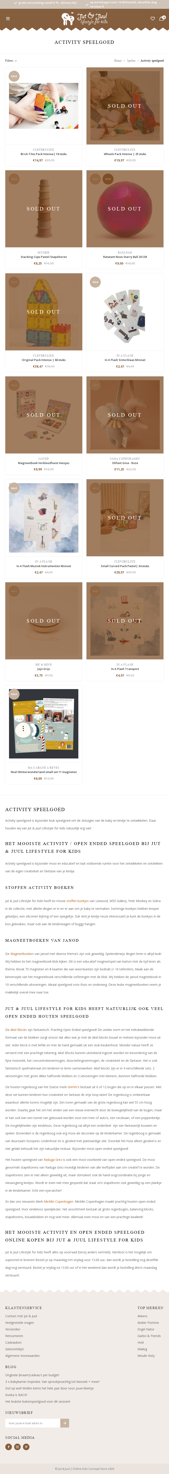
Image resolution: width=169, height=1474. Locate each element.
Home (118, 60)
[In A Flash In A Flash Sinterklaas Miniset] (125, 311)
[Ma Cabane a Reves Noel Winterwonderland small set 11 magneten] (43, 723)
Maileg (142, 1349)
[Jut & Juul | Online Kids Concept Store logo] (85, 18)
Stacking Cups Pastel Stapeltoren (44, 257)
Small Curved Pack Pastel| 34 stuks (125, 566)
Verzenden (12, 1329)
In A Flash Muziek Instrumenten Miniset (44, 566)
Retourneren (14, 1336)
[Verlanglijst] (153, 19)
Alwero (142, 1316)
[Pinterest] (26, 1447)
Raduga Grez (53, 1160)
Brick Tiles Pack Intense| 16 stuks (44, 154)
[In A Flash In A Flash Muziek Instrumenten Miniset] (43, 517)
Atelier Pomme (148, 1322)
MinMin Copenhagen (58, 1201)
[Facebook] (8, 1447)
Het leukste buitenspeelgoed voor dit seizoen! (37, 1401)
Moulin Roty (146, 1356)
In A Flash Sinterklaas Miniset (125, 360)
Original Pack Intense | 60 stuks (44, 360)
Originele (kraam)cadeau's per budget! (32, 1375)
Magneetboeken (22, 954)
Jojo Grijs (43, 669)
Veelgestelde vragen (19, 1322)
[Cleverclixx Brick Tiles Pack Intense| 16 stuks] (43, 105)
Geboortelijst (14, 1349)
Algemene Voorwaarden (22, 1356)
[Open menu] (8, 19)
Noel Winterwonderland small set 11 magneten (44, 772)
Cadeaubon (13, 1342)
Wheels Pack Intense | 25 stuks (125, 154)
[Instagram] (17, 1447)
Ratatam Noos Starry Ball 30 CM (125, 257)
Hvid (141, 1342)
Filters (9, 60)
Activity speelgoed (152, 60)
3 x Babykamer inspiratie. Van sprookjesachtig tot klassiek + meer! (52, 1382)
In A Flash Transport (125, 669)
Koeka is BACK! (16, 1395)
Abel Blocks (18, 1030)
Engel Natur (146, 1329)
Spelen (131, 60)
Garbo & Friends (149, 1336)
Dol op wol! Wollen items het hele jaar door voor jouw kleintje (49, 1388)
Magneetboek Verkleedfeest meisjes (43, 463)
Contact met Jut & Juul (21, 1316)
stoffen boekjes (77, 901)
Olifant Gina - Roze (125, 463)
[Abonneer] (64, 1423)
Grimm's (73, 1087)
